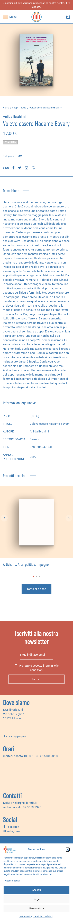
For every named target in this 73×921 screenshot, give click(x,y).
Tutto (23, 107)
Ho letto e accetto (39, 668)
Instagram (13, 831)
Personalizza (36, 908)
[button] (67, 849)
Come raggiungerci (16, 736)
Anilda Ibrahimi (14, 117)
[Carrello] (68, 17)
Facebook (12, 826)
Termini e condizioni (42, 916)
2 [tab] (36, 576)
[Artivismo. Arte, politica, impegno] (36, 522)
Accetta (36, 889)
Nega (37, 899)
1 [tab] (33, 576)
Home (6, 107)
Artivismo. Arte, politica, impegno (26, 564)
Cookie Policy (25, 916)
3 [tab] (39, 576)
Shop (15, 107)
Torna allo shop (36, 589)
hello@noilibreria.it (25, 802)
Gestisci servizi (12, 880)
